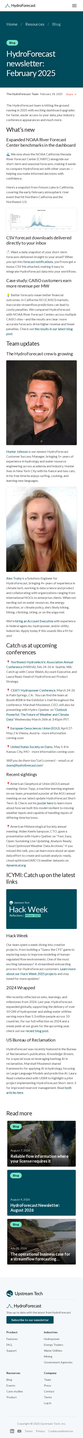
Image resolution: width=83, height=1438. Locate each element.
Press (47, 1385)
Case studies (14, 1391)
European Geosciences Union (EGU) (35, 728)
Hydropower (52, 1339)
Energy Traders (53, 1344)
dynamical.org (16, 865)
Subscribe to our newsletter (30, 1320)
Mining (48, 1356)
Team (47, 1379)
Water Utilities (53, 1350)
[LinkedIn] (12, 1431)
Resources (34, 24)
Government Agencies (58, 1362)
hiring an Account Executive (34, 621)
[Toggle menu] (74, 6)
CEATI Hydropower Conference (33, 690)
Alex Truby (14, 578)
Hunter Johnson (17, 451)
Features (12, 1339)
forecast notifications (38, 262)
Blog (9, 1379)
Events (10, 1385)
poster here (45, 803)
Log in (47, 1403)
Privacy (40, 1431)
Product (11, 1397)
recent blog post (37, 1031)
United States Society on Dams (31, 747)
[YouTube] (19, 1431)
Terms (48, 1397)
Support (11, 1350)
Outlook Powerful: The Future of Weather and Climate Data (37, 714)
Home (12, 24)
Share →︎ (71, 94)
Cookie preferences (60, 1431)
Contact (49, 1391)
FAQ (9, 1344)
